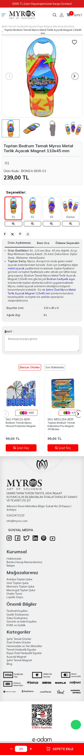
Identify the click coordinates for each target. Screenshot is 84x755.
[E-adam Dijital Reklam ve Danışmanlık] (42, 740)
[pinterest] (43, 539)
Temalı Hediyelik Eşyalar (21, 649)
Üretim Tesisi (14, 593)
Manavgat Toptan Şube (21, 590)
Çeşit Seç (24, 448)
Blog (9, 663)
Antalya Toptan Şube (19, 579)
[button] (75, 76)
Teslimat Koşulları (17, 610)
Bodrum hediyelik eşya (61, 279)
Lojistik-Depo (15, 597)
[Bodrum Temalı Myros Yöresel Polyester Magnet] (21, 393)
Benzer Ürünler (30, 367)
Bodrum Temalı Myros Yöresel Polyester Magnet (20, 424)
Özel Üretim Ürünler (19, 642)
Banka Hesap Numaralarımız (24, 562)
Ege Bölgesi (45, 26)
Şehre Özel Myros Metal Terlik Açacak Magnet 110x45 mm (42, 291)
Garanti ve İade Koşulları (22, 621)
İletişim (11, 565)
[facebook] (17, 539)
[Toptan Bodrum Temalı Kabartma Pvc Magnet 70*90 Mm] (62, 393)
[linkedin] (35, 539)
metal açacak (16, 268)
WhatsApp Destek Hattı (76, 724)
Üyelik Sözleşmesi (18, 614)
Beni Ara (43, 243)
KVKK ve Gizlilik (16, 625)
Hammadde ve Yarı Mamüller (24, 646)
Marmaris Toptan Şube (20, 586)
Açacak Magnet (16, 656)
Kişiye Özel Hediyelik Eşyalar (24, 653)
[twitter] (26, 539)
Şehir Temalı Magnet (19, 660)
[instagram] (9, 539)
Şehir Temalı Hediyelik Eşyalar (19, 26)
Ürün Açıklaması (19, 243)
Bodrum (59, 26)
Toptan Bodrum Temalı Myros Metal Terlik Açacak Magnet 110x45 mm (42, 31)
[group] (42, 77)
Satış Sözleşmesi (17, 618)
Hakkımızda (14, 558)
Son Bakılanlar (54, 367)
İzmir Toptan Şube (18, 583)
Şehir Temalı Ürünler (19, 639)
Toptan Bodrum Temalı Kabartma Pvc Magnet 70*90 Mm (61, 426)
